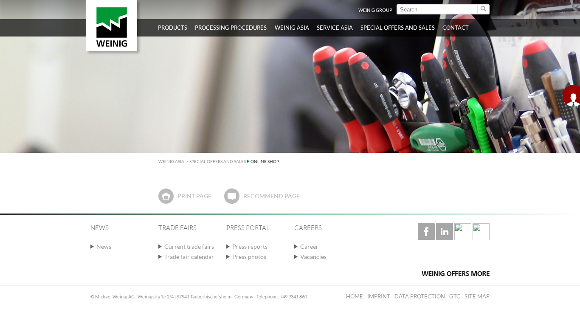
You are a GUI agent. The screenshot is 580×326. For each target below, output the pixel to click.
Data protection (419, 296)
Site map (477, 296)
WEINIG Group (375, 10)
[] (484, 9)
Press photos (249, 256)
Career (309, 246)
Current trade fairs (189, 246)
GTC (454, 296)
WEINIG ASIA (171, 161)
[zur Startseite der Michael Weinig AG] (111, 25)
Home (354, 296)
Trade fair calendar (189, 256)
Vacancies (313, 256)
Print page (194, 196)
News (103, 246)
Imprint (378, 296)
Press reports (249, 246)
